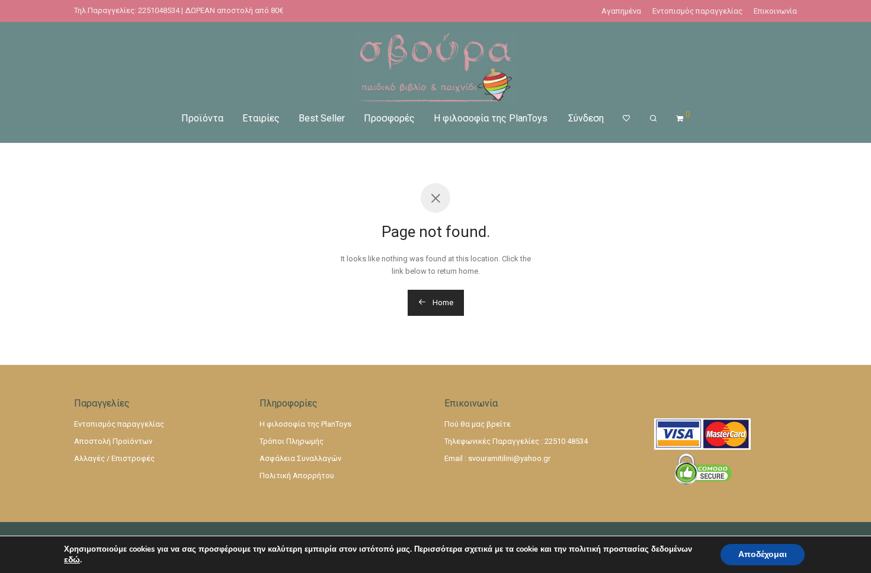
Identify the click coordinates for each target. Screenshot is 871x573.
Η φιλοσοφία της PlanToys (490, 118)
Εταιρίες (261, 118)
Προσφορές (389, 118)
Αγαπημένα (621, 11)
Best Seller (322, 118)
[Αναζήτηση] (653, 118)
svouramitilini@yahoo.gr (509, 458)
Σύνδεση (586, 118)
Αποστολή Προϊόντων (113, 441)
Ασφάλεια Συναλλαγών (300, 458)
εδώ (72, 560)
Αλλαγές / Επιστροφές (114, 458)
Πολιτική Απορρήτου (297, 475)
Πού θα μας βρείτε (477, 424)
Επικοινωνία (775, 11)
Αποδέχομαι (762, 554)
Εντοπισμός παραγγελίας (697, 11)
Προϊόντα (202, 118)
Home (442, 302)
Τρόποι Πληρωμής (292, 441)
